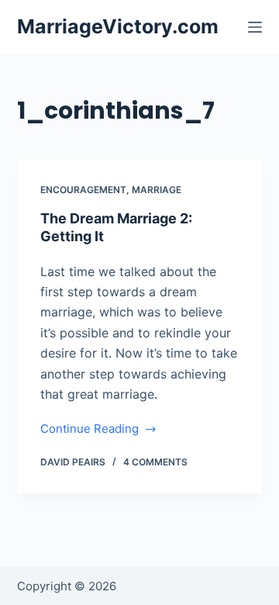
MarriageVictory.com (118, 26)
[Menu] (255, 27)
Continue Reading (89, 430)
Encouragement (83, 189)
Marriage (156, 189)
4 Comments (155, 462)
